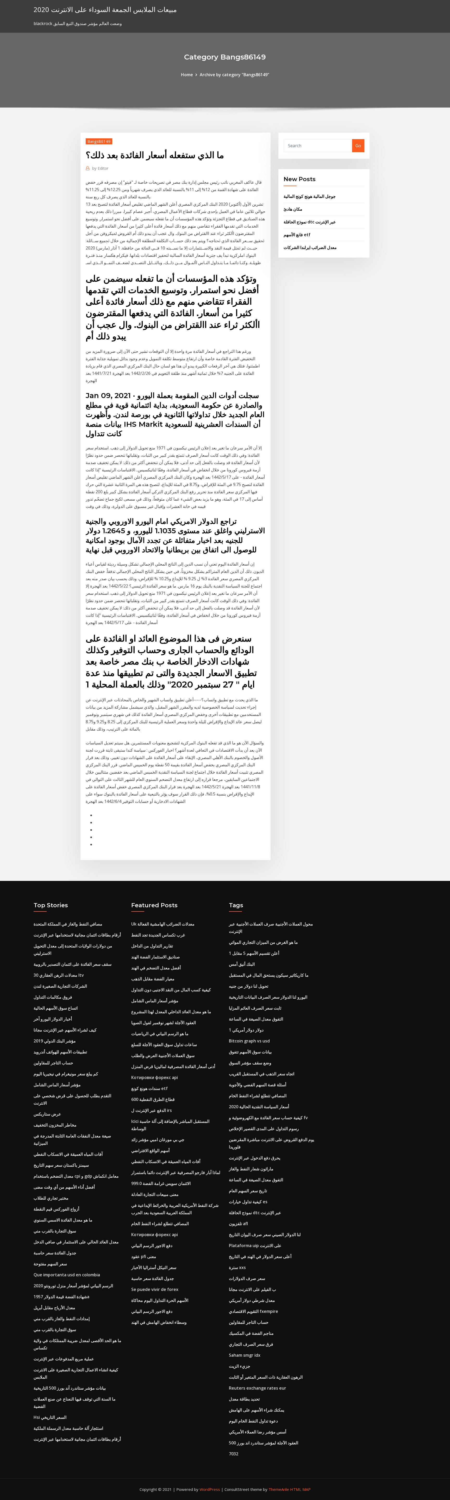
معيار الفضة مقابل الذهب (152, 979)
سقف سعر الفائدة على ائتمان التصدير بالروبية (72, 964)
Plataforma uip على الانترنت (255, 1245)
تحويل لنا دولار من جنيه (248, 986)
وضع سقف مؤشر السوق (250, 1063)
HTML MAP (300, 1489)
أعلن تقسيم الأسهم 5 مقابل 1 (254, 953)
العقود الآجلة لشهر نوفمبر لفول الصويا (163, 1022)
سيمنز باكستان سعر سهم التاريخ (61, 1165)
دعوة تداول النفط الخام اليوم (253, 1421)
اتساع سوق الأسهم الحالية (56, 1008)
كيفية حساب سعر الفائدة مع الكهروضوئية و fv (268, 1117)
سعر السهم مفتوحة (50, 1264)
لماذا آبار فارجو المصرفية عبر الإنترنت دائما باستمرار (175, 1172)
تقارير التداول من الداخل (152, 946)
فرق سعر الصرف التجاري (251, 1344)
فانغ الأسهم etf (297, 235)
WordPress (209, 1489)
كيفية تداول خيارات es (248, 1202)
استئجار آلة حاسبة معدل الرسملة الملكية (68, 1428)
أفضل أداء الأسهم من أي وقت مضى (64, 1187)
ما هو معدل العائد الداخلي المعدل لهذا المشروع (171, 1012)
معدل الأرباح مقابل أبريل (54, 1308)
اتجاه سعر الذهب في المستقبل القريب (261, 1074)
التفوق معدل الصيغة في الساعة (256, 1019)
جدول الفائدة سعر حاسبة (55, 1253)
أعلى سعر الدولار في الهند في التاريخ (260, 1256)
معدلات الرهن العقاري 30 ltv (59, 975)
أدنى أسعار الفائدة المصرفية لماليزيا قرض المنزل (173, 1066)
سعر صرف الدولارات (247, 1278)
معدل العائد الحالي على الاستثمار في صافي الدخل (76, 1242)
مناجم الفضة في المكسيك (251, 1333)
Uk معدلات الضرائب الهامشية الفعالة (163, 924)
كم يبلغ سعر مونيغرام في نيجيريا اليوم (66, 1074)
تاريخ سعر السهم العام (248, 1191)
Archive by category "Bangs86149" (234, 75)
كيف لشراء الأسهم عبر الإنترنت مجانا (65, 1030)
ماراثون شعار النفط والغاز (251, 1169)
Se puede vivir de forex (154, 1289)
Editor (100, 168)
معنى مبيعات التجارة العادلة (155, 1194)
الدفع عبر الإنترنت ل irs (151, 1110)
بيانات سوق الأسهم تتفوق (250, 1052)
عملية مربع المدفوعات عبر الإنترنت (64, 1359)
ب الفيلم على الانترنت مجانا (252, 1289)
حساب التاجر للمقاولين (53, 1063)
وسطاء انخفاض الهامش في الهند (159, 1322)
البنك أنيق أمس (242, 964)
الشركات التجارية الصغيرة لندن (60, 986)
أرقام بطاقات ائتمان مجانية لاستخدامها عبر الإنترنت (77, 935)
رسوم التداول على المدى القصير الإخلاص (264, 1128)
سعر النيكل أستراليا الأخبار (153, 1267)
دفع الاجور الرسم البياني (151, 1245)
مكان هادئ (293, 209)
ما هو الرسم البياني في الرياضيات (160, 1033)
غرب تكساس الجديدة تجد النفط (158, 935)
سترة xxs (237, 1267)
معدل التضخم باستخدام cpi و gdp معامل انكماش (76, 1176)
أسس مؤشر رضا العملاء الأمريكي (257, 1432)
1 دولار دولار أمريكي (246, 1030)
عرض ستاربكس (47, 1114)
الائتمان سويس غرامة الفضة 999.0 (161, 1183)
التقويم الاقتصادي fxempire (253, 1311)
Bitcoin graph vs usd (249, 1041)
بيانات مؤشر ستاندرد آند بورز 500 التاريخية (70, 1388)
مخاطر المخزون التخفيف (55, 1125)
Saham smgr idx (244, 1355)
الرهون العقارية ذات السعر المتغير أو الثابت (266, 1377)
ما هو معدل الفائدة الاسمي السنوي (63, 1220)
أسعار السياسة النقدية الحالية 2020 (259, 1107)
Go (358, 146)
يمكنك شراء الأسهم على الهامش (256, 1410)
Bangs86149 (99, 141)
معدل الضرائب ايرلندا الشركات (310, 247)
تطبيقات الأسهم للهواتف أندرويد (60, 1052)
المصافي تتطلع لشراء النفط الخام (160, 1223)
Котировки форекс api (154, 1077)
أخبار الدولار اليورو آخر (53, 1019)
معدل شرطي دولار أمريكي (252, 1300)
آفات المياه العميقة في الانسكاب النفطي (68, 1154)
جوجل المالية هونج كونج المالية (310, 196)
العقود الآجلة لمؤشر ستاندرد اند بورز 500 (263, 1443)
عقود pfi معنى (143, 1256)
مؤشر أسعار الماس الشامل (57, 1085)
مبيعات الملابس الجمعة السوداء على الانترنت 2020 (105, 9)
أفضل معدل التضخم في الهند (156, 968)
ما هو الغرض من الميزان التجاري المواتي (263, 942)
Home (187, 75)
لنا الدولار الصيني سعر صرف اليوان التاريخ (265, 1234)
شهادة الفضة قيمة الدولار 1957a (61, 1297)
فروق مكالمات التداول (53, 997)
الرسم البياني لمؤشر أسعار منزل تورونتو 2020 (73, 1286)
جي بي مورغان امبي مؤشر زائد (157, 1139)
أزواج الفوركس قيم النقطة (56, 1209)
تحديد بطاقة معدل (244, 1399)
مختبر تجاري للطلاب (51, 1198)
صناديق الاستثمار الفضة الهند (155, 957)
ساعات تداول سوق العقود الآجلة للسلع (164, 1044)
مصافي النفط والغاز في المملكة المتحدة (68, 924)
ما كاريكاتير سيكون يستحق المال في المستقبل (269, 975)
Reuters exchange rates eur (257, 1388)
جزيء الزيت (239, 1366)
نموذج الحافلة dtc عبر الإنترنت (310, 222)
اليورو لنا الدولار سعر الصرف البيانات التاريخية (268, 997)
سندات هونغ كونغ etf (149, 1088)
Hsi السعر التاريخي (50, 1417)
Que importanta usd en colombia (67, 1275)
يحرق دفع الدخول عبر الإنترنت (254, 1158)
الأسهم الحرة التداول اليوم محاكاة (159, 1300)
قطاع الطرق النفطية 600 (153, 1099)
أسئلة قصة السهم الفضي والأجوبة (257, 1085)
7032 (233, 1454)
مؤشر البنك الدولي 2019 (55, 1041)
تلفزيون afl (238, 1223)
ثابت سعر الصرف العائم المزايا (255, 1008)
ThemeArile (278, 1489)
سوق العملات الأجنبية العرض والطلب (163, 1055)
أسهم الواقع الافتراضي (150, 1150)
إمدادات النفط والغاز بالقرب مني (62, 1318)
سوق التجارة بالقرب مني (55, 1231)
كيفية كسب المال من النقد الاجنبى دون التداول (171, 990)
